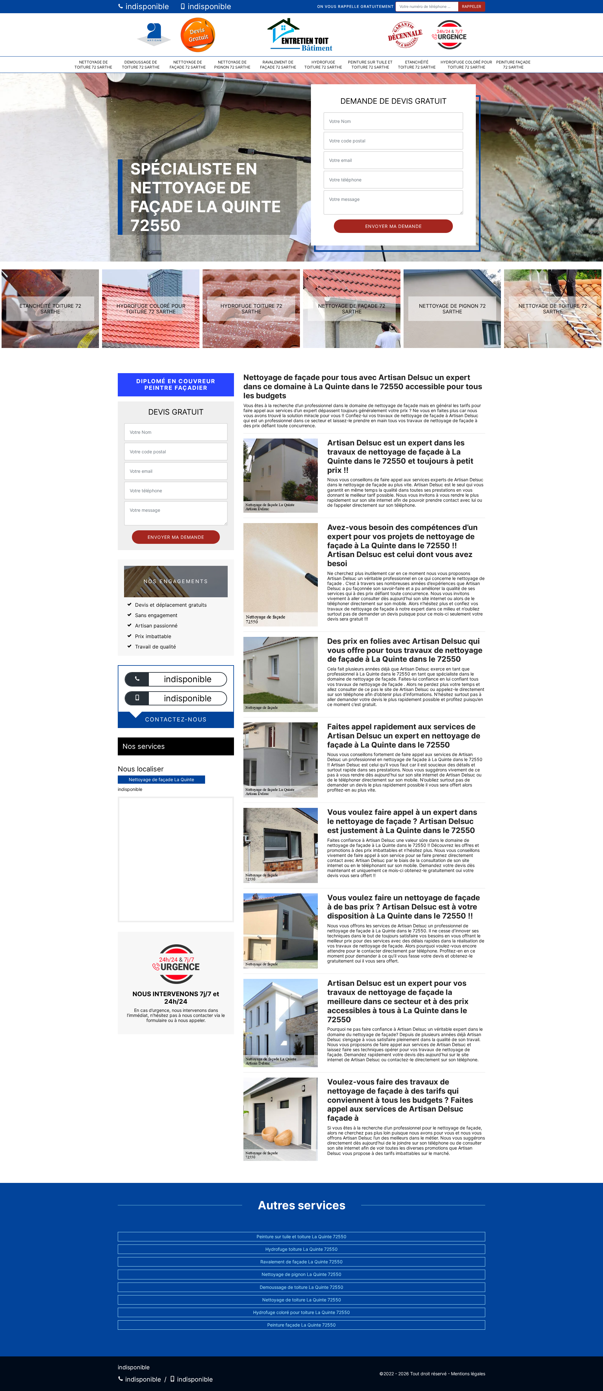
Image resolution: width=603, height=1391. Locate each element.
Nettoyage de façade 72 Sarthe (188, 64)
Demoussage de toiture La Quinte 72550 (301, 1287)
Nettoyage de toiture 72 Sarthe (93, 64)
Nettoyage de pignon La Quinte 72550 (301, 1274)
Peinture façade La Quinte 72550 (301, 1325)
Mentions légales (468, 1373)
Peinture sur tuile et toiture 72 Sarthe (370, 64)
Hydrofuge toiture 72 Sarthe (323, 64)
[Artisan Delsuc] (301, 34)
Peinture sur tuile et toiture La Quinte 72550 (301, 1236)
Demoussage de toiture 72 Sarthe (141, 64)
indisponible (146, 6)
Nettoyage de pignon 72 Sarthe (232, 64)
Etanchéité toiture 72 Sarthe (417, 64)
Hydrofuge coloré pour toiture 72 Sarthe (466, 64)
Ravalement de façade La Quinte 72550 (301, 1261)
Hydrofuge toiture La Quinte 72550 (301, 1249)
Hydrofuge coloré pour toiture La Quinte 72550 (301, 1312)
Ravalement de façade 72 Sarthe (278, 64)
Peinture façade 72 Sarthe (513, 64)
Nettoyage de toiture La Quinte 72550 (301, 1299)
